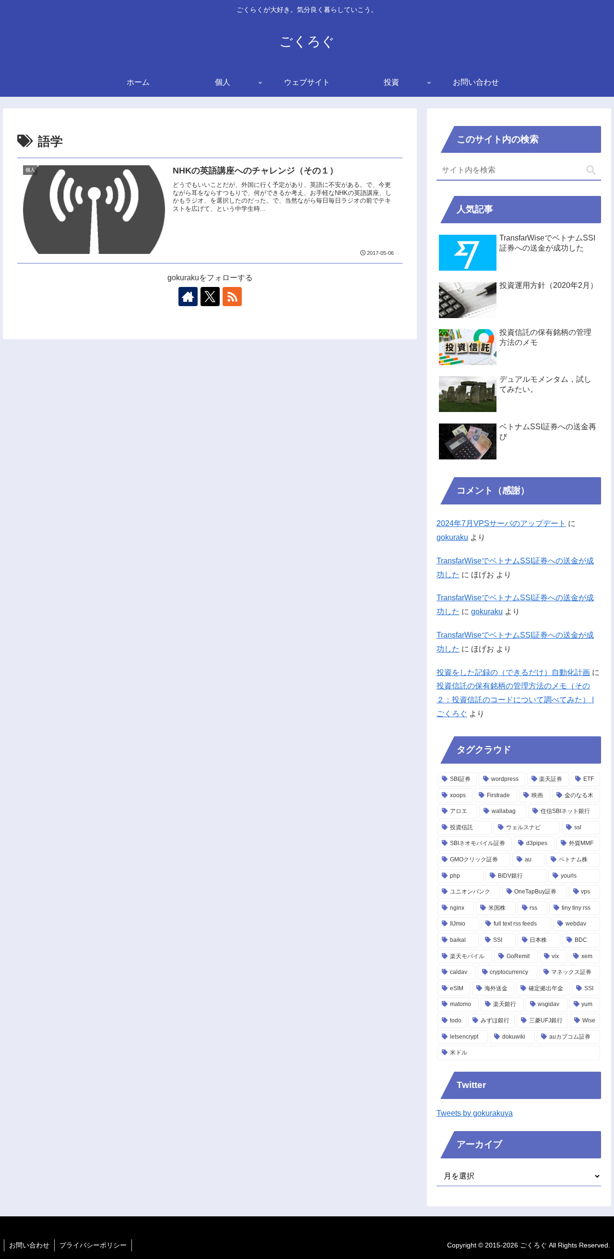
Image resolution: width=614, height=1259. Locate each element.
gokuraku (452, 537)
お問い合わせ (29, 1245)
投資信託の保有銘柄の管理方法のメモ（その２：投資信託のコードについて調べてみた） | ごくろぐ (515, 700)
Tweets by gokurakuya (475, 1113)
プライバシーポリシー (93, 1245)
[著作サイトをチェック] (188, 296)
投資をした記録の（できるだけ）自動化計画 (513, 672)
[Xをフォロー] (210, 296)
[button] (591, 170)
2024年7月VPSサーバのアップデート (501, 523)
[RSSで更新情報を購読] (232, 296)
